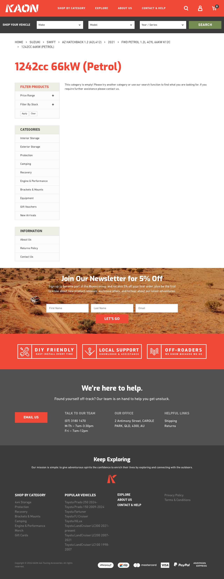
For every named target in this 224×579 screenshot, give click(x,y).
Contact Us (26, 257)
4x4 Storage (23, 502)
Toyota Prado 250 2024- (81, 502)
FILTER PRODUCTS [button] (34, 87)
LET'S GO (112, 318)
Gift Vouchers (28, 207)
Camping (25, 164)
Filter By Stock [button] (29, 104)
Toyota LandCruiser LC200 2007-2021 (87, 538)
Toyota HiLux (73, 521)
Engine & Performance (34, 181)
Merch (19, 530)
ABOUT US (125, 8)
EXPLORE (101, 8)
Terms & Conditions (177, 500)
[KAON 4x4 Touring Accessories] (20, 8)
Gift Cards (21, 535)
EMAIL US (31, 417)
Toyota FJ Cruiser (76, 516)
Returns (170, 426)
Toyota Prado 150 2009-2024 (84, 507)
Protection (26, 155)
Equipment (27, 198)
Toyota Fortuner (75, 512)
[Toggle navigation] (186, 8)
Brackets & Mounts (31, 189)
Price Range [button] (27, 95)
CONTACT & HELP (154, 8)
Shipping (170, 421)
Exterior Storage (30, 147)
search (205, 25)
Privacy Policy (174, 495)
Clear (33, 114)
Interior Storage (29, 138)
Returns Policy (29, 248)
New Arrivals (28, 215)
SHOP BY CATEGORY (71, 8)
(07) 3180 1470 (75, 421)
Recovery (26, 172)
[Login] (200, 8)
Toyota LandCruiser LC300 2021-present (87, 528)
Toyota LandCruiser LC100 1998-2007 (87, 547)
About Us (25, 239)
